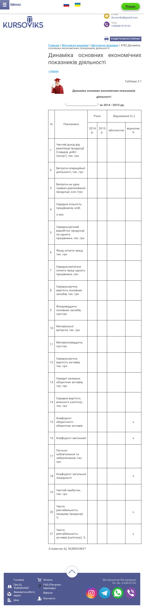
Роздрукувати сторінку (125, 39)
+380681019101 (121, 24)
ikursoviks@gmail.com (124, 17)
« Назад (53, 71)
